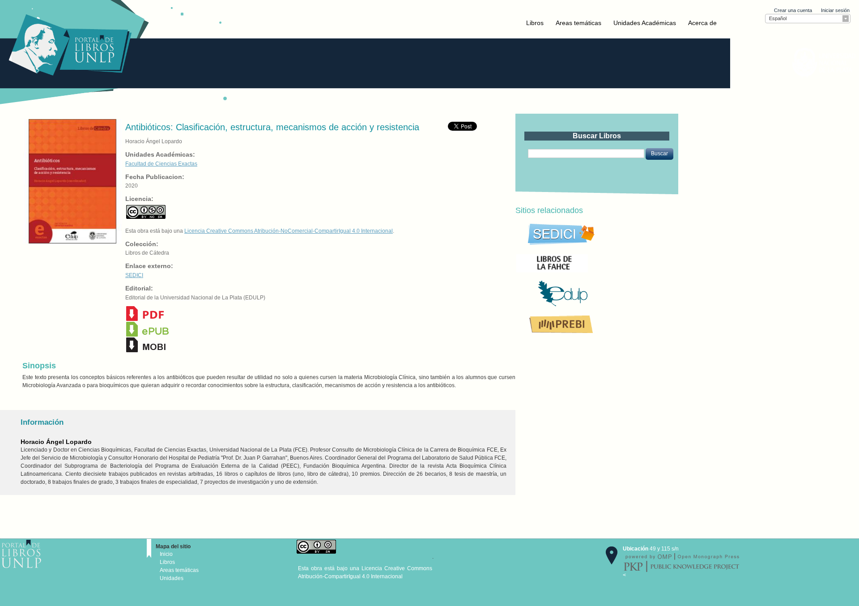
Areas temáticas (578, 22)
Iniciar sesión (835, 10)
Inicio (166, 554)
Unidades (171, 578)
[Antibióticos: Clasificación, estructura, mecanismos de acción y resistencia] (71, 180)
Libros (535, 22)
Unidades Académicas (644, 22)
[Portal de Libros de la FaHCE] (582, 263)
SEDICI (134, 275)
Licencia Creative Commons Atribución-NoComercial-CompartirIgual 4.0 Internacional (288, 231)
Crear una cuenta (793, 10)
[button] (659, 154)
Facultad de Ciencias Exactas (161, 164)
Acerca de (702, 22)
